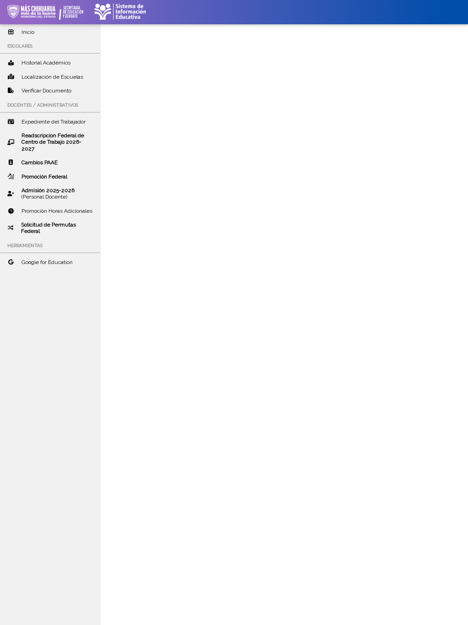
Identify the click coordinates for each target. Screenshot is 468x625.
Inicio (27, 32)
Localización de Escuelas (52, 77)
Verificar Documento (46, 90)
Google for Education (47, 262)
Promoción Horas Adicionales (56, 211)
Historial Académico (45, 62)
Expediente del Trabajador (53, 122)
